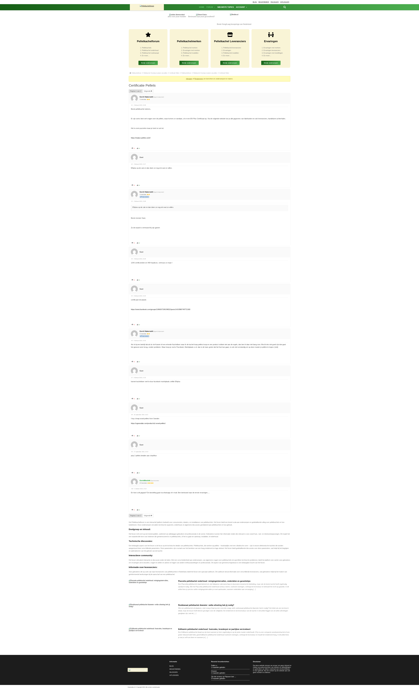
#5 (132, 296)
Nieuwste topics (225, 7)
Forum (209, 7)
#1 (132, 105)
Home (201, 7)
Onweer (214, 671)
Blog (255, 2)
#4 (132, 258)
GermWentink (145, 480)
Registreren (263, 2)
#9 (132, 451)
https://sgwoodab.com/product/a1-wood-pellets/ (148, 423)
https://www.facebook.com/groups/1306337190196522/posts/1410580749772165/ (160, 309)
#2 (132, 164)
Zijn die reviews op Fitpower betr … (223, 677)
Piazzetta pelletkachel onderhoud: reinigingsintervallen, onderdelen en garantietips (214, 581)
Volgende (147, 91)
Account (240, 7)
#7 (132, 377)
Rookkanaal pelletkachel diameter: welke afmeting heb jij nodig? (206, 605)
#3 (132, 201)
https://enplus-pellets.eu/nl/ (140, 138)
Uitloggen (284, 2)
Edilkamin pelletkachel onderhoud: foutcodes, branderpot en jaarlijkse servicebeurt (214, 629)
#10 (132, 488)
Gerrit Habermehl (146, 97)
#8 (132, 414)
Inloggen (275, 2)
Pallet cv (214, 665)
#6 (132, 340)
